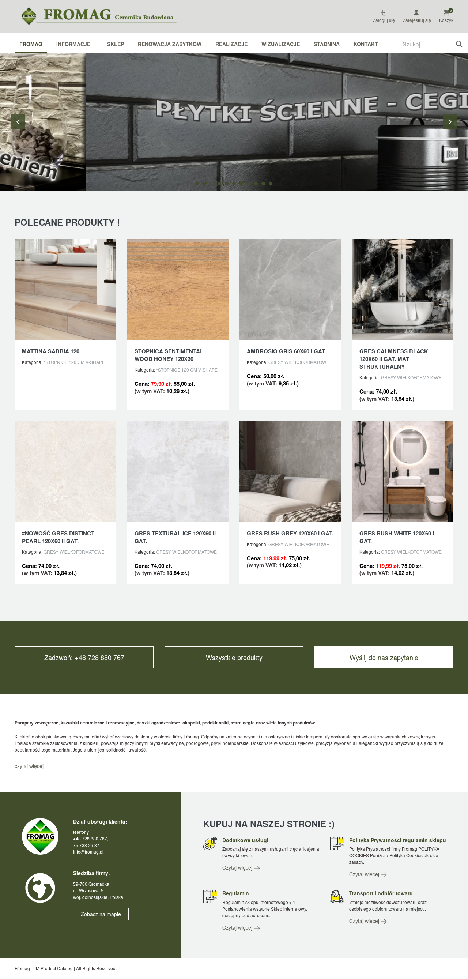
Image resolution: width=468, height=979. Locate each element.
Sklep (115, 44)
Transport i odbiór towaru (381, 893)
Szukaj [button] (459, 44)
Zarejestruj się (417, 20)
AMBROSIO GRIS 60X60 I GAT (286, 351)
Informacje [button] (73, 44)
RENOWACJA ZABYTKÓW (169, 44)
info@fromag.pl (88, 851)
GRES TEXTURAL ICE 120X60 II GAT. (175, 537)
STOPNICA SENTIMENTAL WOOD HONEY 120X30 (169, 355)
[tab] (197, 183)
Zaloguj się (384, 20)
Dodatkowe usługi (245, 840)
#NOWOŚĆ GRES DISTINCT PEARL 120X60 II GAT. (58, 537)
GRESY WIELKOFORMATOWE (298, 362)
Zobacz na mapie (101, 914)
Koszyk (446, 20)
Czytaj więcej (238, 867)
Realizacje (231, 44)
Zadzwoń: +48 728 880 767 (84, 657)
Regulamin (235, 893)
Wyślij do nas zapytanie (384, 657)
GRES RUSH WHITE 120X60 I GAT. (396, 537)
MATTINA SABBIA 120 (50, 351)
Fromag (30, 44)
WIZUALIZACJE (280, 44)
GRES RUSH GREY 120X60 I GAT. (290, 533)
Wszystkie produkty (234, 657)
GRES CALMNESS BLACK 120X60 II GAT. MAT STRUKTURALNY (393, 358)
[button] (450, 11)
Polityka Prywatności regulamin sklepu (397, 840)
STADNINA (327, 44)
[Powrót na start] (106, 16)
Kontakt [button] (366, 44)
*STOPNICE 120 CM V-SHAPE (74, 362)
